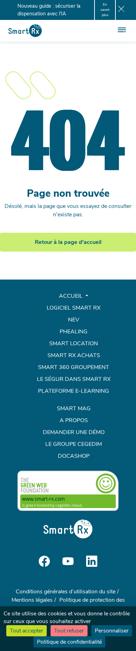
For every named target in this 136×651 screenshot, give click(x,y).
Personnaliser (112, 631)
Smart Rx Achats (73, 355)
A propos (74, 420)
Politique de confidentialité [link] (69, 642)
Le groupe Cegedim (73, 444)
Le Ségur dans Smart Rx (74, 379)
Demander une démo (74, 432)
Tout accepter (26, 631)
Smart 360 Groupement (73, 367)
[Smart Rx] (25, 30)
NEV (73, 320)
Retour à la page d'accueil (68, 242)
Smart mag (74, 408)
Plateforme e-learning (73, 391)
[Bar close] (121, 10)
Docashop (74, 456)
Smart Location (73, 343)
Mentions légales (32, 600)
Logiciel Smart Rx (73, 308)
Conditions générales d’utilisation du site (65, 591)
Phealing (74, 331)
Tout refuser (69, 631)
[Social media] (44, 561)
